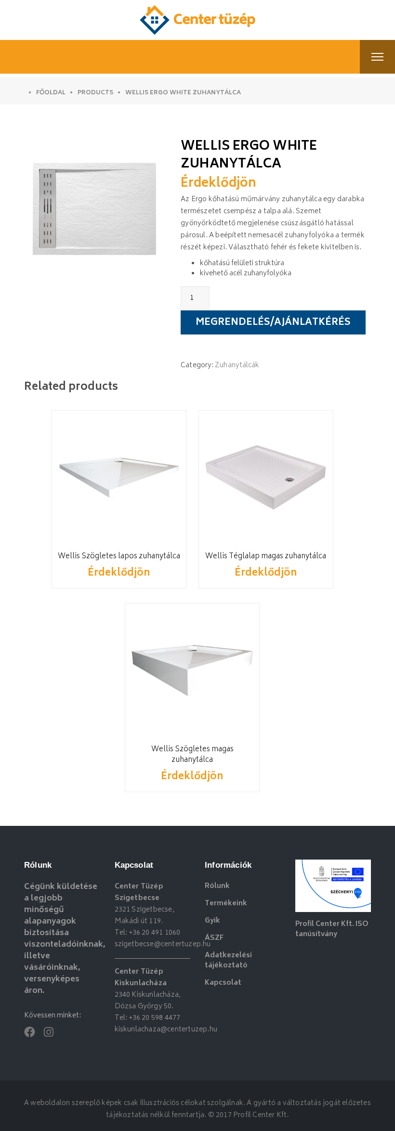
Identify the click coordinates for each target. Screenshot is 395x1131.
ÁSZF (214, 938)
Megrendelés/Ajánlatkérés (273, 323)
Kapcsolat (223, 983)
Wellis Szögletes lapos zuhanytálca (119, 557)
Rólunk (217, 886)
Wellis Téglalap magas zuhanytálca (265, 557)
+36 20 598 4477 (155, 1018)
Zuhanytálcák (237, 366)
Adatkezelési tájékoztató (228, 961)
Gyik (212, 921)
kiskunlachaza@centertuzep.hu (166, 1030)
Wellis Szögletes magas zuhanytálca (192, 755)
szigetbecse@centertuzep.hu (163, 944)
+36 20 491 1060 (155, 933)
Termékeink (226, 904)
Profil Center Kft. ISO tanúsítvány (332, 929)
